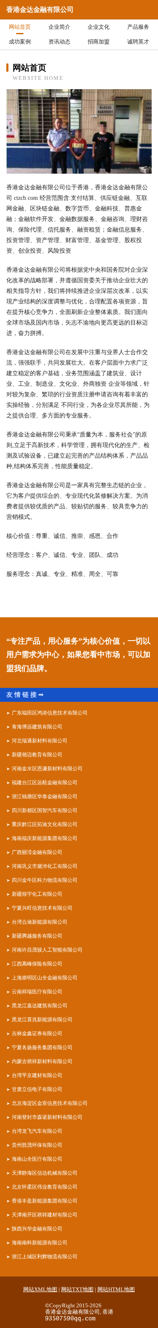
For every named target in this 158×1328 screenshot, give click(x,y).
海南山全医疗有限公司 (37, 1159)
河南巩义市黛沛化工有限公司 (45, 866)
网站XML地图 (40, 1289)
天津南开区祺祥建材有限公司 (45, 1215)
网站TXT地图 (77, 1289)
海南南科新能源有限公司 (39, 1243)
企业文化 (99, 27)
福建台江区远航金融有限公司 (45, 782)
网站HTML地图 (116, 1289)
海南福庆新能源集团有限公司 (45, 838)
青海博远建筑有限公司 (37, 727)
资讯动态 (59, 41)
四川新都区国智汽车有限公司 (45, 810)
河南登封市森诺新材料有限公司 (47, 1117)
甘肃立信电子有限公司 (37, 1089)
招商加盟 (99, 41)
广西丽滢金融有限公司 (37, 852)
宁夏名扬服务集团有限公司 (42, 1047)
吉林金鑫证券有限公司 (37, 1033)
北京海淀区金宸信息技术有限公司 (50, 1103)
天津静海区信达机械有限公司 (45, 1173)
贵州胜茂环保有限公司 (37, 1145)
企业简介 (59, 27)
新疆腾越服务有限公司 (37, 936)
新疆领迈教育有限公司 (37, 755)
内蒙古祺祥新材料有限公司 (42, 1061)
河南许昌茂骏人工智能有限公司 (47, 950)
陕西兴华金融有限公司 (37, 1229)
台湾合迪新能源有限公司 (39, 922)
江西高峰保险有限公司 (37, 964)
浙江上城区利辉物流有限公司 (45, 1257)
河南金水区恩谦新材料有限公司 (47, 769)
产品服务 (138, 27)
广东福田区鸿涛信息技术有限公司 (50, 713)
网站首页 (20, 27)
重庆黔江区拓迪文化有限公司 (45, 824)
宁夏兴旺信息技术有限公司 (42, 908)
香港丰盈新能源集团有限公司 (45, 1201)
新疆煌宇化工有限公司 (37, 894)
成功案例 (20, 41)
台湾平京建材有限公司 (37, 1075)
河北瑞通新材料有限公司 (39, 741)
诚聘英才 (138, 41)
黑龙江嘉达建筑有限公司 (39, 1006)
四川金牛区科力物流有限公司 (45, 880)
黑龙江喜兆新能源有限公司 (42, 1020)
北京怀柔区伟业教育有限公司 (45, 1187)
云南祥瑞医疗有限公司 (37, 992)
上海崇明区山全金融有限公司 (45, 978)
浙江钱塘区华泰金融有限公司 (45, 796)
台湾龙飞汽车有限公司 (37, 1131)
